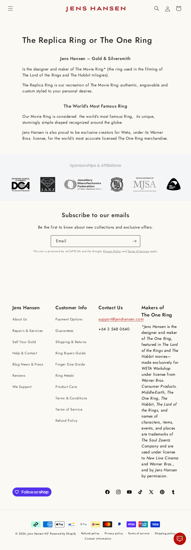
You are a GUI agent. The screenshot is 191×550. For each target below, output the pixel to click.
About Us (19, 319)
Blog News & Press (27, 364)
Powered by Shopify (63, 534)
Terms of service (138, 533)
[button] (10, 8)
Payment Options (69, 319)
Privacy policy (114, 533)
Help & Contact (24, 353)
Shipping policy (165, 533)
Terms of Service (138, 251)
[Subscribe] (134, 241)
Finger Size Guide (70, 364)
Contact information (98, 539)
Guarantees (64, 330)
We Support (22, 386)
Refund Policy (66, 420)
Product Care (66, 386)
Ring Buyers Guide (70, 353)
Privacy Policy (112, 251)
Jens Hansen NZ (38, 534)
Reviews (18, 375)
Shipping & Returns (71, 341)
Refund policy (90, 533)
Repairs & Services (27, 330)
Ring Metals (64, 375)
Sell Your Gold (24, 341)
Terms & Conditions (71, 398)
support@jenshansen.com (120, 319)
